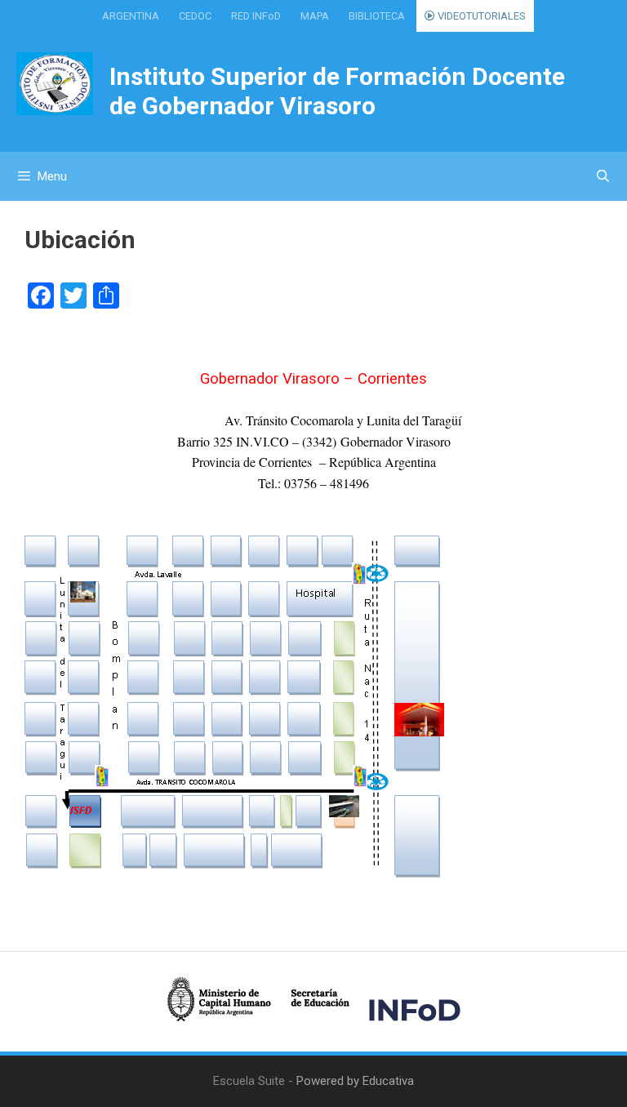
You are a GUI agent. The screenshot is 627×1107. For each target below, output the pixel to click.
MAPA (314, 16)
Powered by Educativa (355, 1081)
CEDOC (195, 16)
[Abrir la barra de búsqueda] (603, 176)
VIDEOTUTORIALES (480, 16)
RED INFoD (256, 16)
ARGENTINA (130, 16)
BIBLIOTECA (377, 16)
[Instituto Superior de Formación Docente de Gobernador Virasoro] (54, 83)
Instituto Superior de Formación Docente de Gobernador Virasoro (337, 91)
